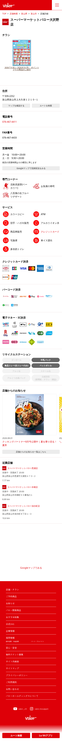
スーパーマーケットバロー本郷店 (22, 487)
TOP (4, 13)
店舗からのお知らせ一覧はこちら (31, 451)
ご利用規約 (11, 682)
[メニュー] (57, 5)
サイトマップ (12, 668)
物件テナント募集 (14, 654)
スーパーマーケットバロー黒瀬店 (22, 468)
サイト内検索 (12, 661)
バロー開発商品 (13, 610)
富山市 (34, 13)
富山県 (24, 13)
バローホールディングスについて (22, 695)
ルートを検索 (46, 105)
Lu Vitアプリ (46, 735)
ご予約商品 (11, 596)
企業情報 (10, 630)
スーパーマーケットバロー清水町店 (23, 506)
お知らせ (10, 603)
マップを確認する (16, 105)
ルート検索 (16, 735)
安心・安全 (11, 647)
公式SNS (10, 623)
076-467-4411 (9, 121)
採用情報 (10, 637)
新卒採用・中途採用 (12, 641)
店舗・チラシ (12, 589)
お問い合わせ (12, 689)
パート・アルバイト (37, 641)
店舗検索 (14, 13)
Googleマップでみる (31, 567)
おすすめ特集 (12, 617)
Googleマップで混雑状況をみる (31, 168)
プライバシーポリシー (17, 675)
